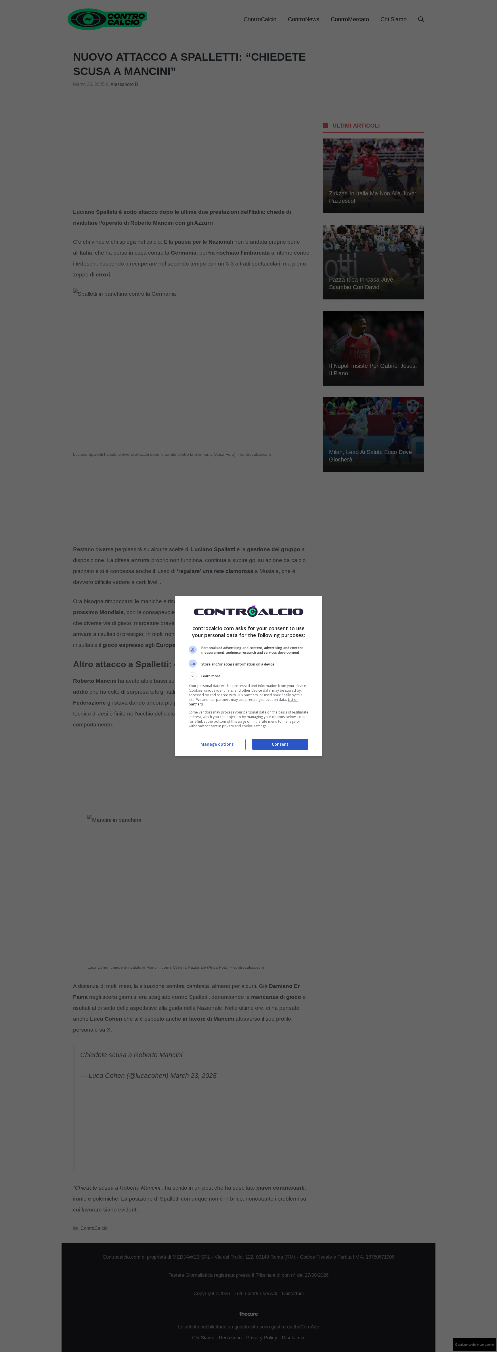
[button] (248, 676)
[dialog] (248, 676)
